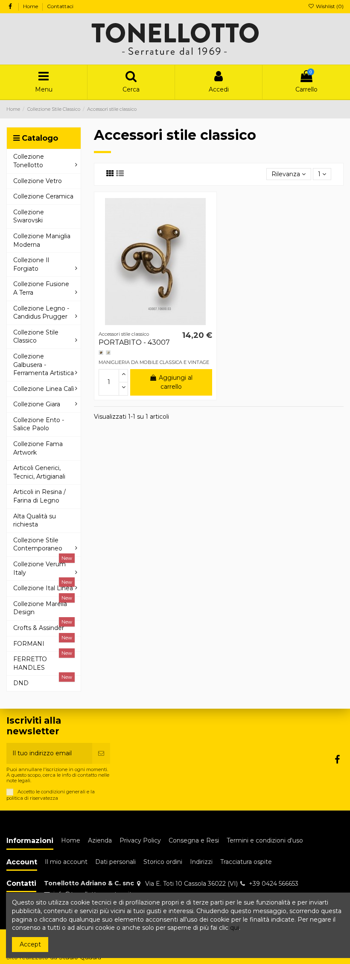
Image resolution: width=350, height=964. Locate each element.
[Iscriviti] (101, 753)
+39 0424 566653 (273, 883)
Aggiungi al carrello (175, 382)
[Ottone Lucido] (108, 352)
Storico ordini (162, 862)
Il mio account (66, 862)
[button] (44, 161)
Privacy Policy (140, 840)
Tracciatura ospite (246, 862)
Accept (30, 944)
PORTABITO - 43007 (134, 342)
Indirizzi (201, 862)
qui (234, 927)
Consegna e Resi (194, 840)
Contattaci (60, 6)
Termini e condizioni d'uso (265, 840)
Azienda (100, 840)
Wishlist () (329, 6)
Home (31, 6)
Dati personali (115, 862)
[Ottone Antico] (101, 352)
